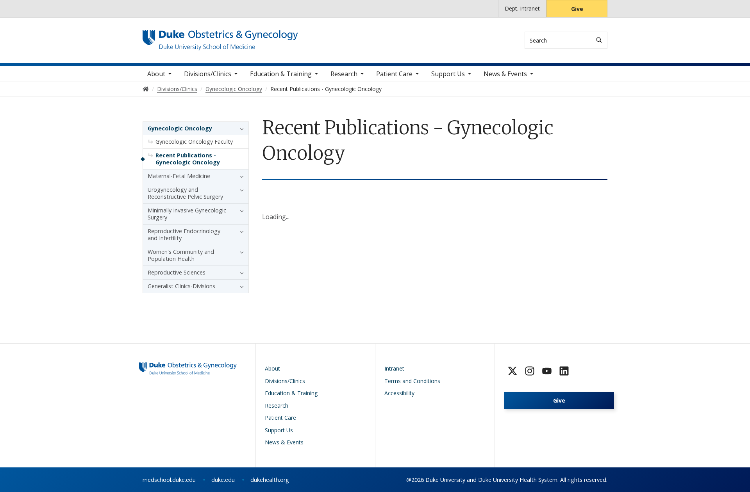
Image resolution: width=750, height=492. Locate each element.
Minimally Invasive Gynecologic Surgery (187, 214)
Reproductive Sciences (176, 272)
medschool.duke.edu (169, 479)
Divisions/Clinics (207, 74)
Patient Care (394, 74)
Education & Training (281, 74)
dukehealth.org (269, 479)
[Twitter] (512, 371)
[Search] (599, 40)
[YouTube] (546, 371)
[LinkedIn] (564, 371)
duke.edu (223, 479)
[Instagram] (529, 371)
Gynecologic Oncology (180, 128)
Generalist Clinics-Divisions (181, 286)
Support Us (448, 74)
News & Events (505, 74)
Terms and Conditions (412, 381)
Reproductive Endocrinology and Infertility (184, 234)
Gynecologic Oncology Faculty (194, 141)
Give (577, 8)
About (156, 74)
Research (343, 74)
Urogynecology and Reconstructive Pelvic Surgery (185, 193)
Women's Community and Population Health (181, 255)
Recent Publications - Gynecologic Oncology (187, 159)
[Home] (220, 37)
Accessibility (399, 393)
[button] (239, 128)
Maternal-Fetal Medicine (179, 176)
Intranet (394, 368)
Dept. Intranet (522, 8)
